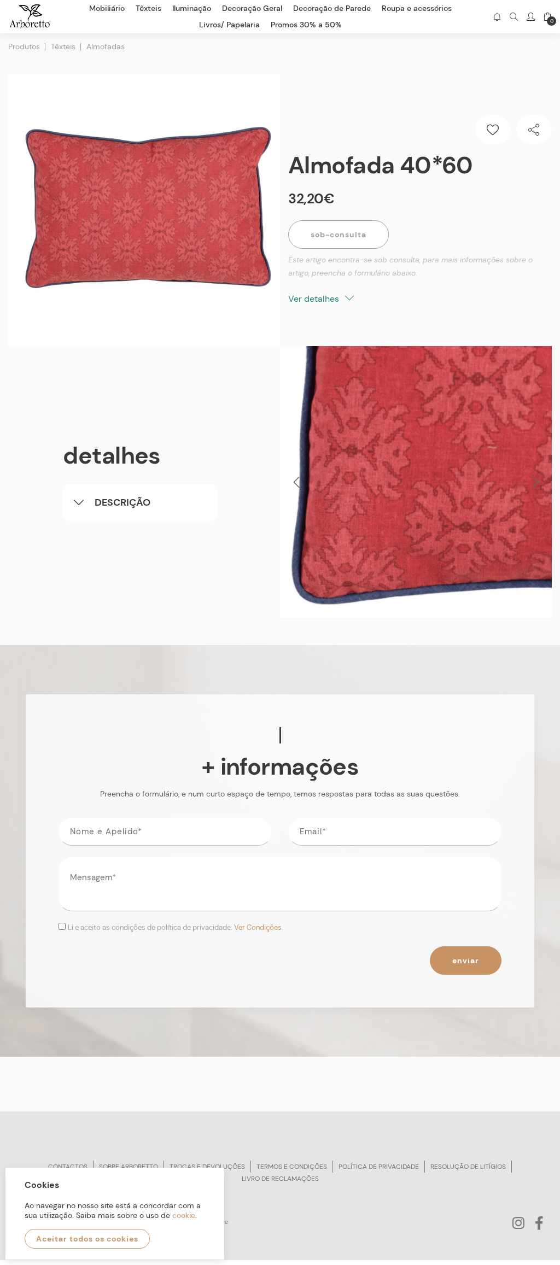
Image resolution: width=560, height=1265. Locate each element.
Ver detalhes (314, 298)
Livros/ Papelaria (229, 25)
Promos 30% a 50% (306, 25)
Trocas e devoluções (207, 1166)
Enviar (465, 960)
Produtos (24, 46)
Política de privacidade (379, 1166)
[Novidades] (496, 16)
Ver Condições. (258, 927)
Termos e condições (291, 1166)
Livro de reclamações (280, 1178)
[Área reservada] (530, 16)
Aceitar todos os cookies (87, 1239)
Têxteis (63, 46)
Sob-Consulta (338, 234)
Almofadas (105, 46)
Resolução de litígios (468, 1166)
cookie (183, 1215)
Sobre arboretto (128, 1166)
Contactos (68, 1166)
